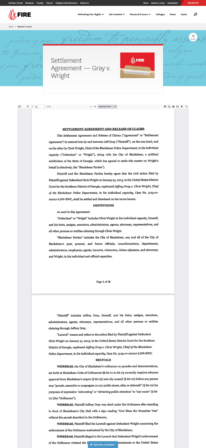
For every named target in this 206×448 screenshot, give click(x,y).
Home (11, 26)
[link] (21, 14)
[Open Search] (195, 14)
